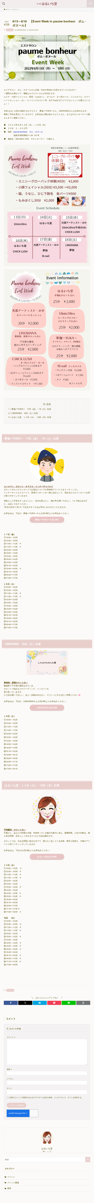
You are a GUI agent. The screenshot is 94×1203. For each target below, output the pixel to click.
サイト (9, 1088)
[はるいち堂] (47, 3)
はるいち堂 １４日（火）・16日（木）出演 (31, 417)
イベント (9, 30)
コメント (11, 1037)
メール (10, 1078)
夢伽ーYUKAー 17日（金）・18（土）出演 (31, 409)
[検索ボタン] (3, 3)
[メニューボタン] (90, 3)
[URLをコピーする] (83, 1003)
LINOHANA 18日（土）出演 (25, 413)
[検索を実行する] (87, 1159)
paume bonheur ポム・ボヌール (28, 131)
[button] (11, 1003)
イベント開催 (13, 1182)
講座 (9, 1188)
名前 (9, 1069)
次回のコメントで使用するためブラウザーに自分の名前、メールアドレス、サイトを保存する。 (46, 1097)
